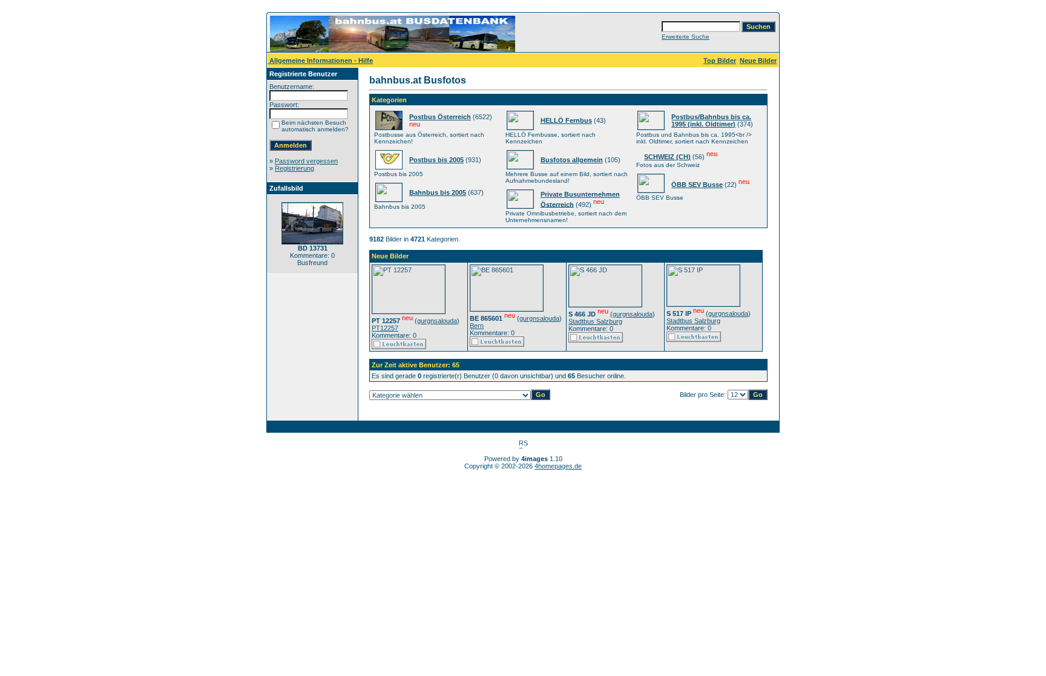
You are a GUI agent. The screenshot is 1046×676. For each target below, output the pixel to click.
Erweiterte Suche (685, 36)
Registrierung (294, 168)
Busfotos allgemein (572, 159)
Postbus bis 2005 (436, 159)
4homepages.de (558, 466)
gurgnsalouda (437, 320)
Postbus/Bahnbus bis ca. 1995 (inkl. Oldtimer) (711, 120)
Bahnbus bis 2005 (437, 192)
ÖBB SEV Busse (697, 184)
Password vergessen (306, 161)
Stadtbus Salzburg (595, 321)
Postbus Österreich (440, 116)
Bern (477, 325)
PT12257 (385, 328)
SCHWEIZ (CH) (667, 156)
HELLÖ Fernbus (566, 120)
